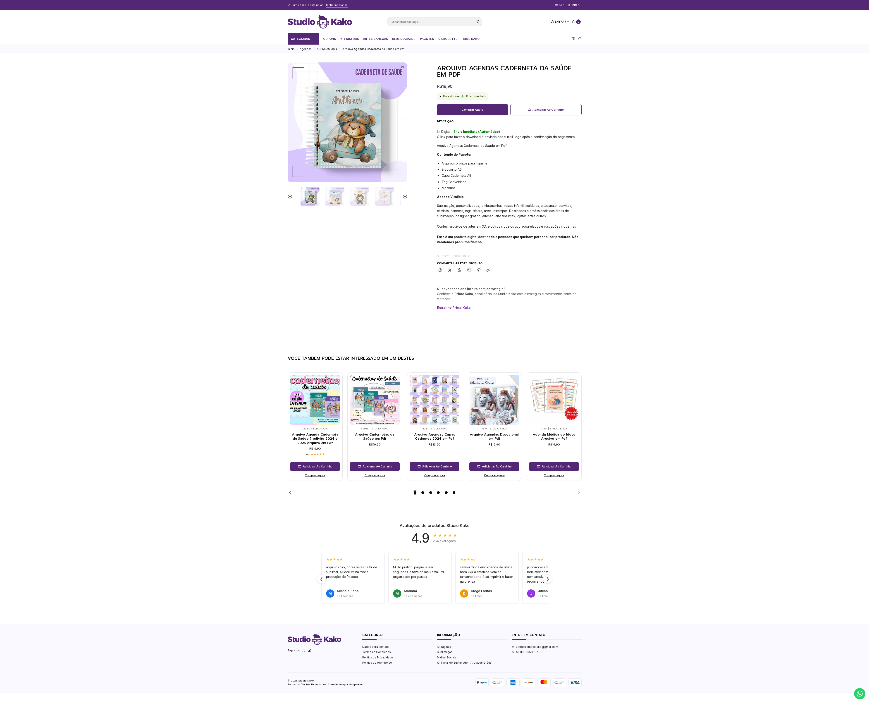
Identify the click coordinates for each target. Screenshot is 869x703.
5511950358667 (527, 652)
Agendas (306, 49)
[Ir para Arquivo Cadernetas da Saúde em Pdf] (375, 400)
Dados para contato (375, 646)
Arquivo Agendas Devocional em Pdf (494, 436)
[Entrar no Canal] (345, 5)
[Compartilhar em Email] (469, 270)
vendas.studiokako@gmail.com (537, 646)
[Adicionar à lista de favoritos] (335, 394)
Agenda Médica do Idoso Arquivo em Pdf (554, 436)
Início (291, 49)
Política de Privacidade (377, 657)
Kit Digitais (349, 39)
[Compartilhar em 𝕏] (449, 270)
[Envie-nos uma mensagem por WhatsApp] (859, 693)
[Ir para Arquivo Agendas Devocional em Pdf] (494, 400)
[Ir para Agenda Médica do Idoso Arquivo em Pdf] (554, 400)
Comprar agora (472, 109)
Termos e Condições (376, 652)
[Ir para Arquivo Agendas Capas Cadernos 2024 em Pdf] (434, 400)
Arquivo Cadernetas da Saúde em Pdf (374, 436)
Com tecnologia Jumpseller (345, 684)
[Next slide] (404, 196)
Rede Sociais (402, 39)
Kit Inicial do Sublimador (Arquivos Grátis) (464, 662)
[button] (415, 492)
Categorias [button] (300, 39)
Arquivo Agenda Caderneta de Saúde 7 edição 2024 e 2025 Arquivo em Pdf (315, 438)
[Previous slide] (291, 196)
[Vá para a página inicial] (320, 22)
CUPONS (329, 39)
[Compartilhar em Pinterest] (478, 270)
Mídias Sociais (446, 657)
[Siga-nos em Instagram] (573, 39)
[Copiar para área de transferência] (488, 270)
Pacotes (427, 39)
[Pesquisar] (478, 21)
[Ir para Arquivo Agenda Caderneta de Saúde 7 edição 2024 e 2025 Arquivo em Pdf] (315, 400)
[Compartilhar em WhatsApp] (459, 270)
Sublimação (445, 652)
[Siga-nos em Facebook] (580, 39)
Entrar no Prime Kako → (456, 308)
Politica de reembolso (377, 662)
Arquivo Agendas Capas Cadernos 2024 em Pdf (434, 436)
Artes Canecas (375, 39)
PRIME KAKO (470, 39)
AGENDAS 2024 (327, 49)
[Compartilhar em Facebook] (440, 270)
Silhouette (447, 39)
